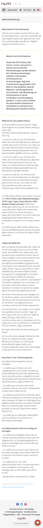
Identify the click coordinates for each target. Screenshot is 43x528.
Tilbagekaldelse (9, 514)
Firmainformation (16, 509)
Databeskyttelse (30, 512)
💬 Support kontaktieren (21, 523)
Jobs (18, 514)
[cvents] (6, 3)
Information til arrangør (31, 514)
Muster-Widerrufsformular (13, 487)
